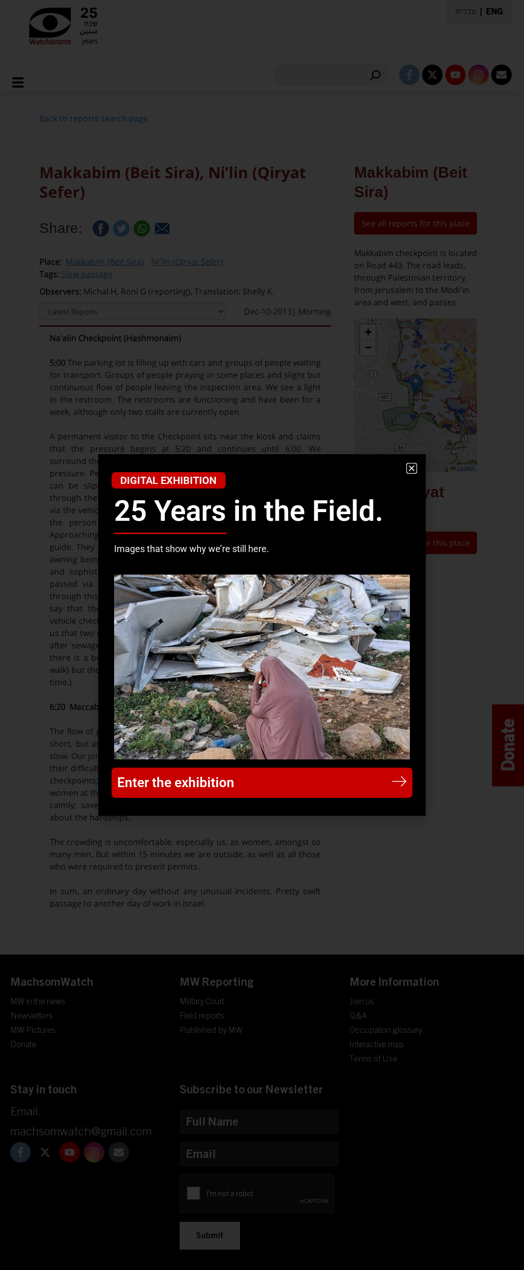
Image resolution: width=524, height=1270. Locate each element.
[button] (412, 468)
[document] (262, 635)
